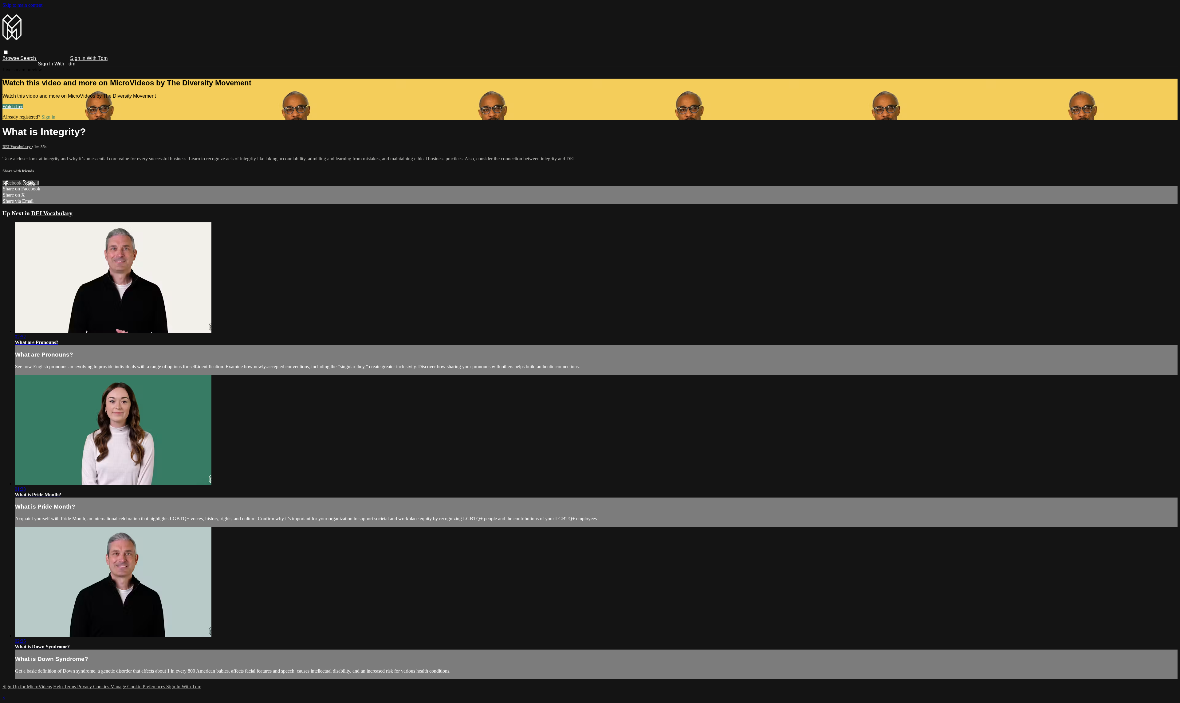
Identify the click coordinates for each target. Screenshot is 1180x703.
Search (28, 58)
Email (33, 183)
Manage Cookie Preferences (138, 686)
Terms (70, 686)
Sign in (48, 116)
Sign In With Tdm (89, 58)
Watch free (12, 106)
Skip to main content (22, 5)
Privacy (85, 686)
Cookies (101, 686)
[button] (6, 52)
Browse (11, 58)
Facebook (12, 183)
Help (58, 686)
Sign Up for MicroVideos (27, 686)
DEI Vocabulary (17, 146)
